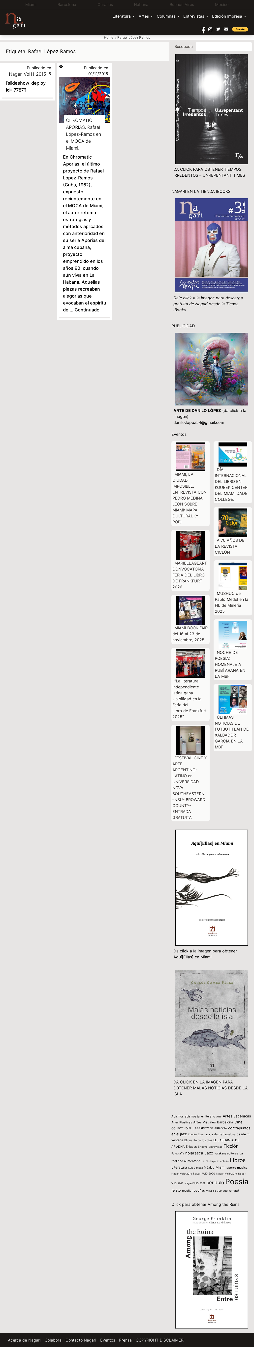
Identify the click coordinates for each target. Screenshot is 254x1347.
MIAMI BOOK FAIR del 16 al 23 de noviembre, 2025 (190, 633)
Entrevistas (193, 16)
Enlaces (191, 1146)
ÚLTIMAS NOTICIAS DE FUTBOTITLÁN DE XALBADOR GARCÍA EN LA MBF (232, 732)
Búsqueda (183, 46)
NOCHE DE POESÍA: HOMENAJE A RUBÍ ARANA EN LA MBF (230, 664)
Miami (220, 1167)
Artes (144, 16)
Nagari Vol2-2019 (181, 1173)
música (242, 1167)
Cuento (192, 1134)
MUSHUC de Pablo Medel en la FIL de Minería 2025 (231, 602)
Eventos (107, 1340)
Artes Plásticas (181, 1122)
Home (108, 37)
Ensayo (203, 1146)
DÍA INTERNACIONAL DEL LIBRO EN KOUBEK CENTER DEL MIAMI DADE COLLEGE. (231, 484)
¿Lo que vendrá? (228, 1190)
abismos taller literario (200, 1116)
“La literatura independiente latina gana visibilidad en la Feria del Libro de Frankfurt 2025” (189, 698)
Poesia (237, 1181)
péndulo (215, 1182)
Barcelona (225, 1122)
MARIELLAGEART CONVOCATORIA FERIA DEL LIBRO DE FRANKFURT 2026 (189, 575)
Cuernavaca (205, 1134)
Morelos (231, 1167)
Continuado (87, 309)
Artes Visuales (204, 1122)
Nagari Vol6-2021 (195, 1183)
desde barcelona (224, 1134)
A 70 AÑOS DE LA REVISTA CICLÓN (230, 546)
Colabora (53, 1340)
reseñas (198, 1190)
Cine (238, 1122)
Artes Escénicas (237, 1116)
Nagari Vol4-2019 (226, 1173)
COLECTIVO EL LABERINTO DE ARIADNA (199, 1128)
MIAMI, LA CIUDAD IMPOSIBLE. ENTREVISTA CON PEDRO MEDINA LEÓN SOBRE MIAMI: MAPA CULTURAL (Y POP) (189, 498)
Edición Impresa (227, 16)
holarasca (194, 1153)
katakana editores (226, 1153)
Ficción (231, 1146)
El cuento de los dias (198, 1140)
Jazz (208, 1153)
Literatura (122, 16)
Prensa (125, 1340)
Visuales (211, 1190)
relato (176, 1190)
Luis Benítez (195, 1167)
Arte (219, 1116)
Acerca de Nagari (24, 1340)
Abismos (177, 1116)
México (209, 1167)
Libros (238, 1160)
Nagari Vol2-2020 (204, 1173)
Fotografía (177, 1153)
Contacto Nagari (80, 1340)
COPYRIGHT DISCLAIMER (160, 1340)
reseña (186, 1190)
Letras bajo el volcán (215, 1161)
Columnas (166, 16)
